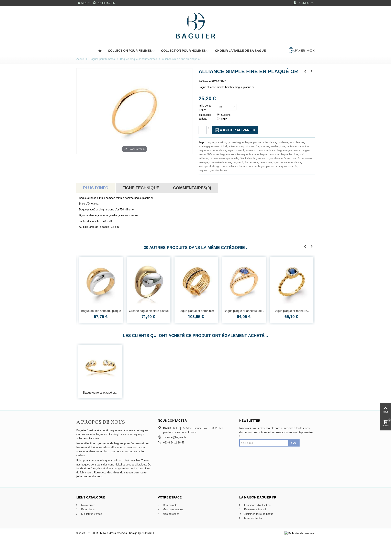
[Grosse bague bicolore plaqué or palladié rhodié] (148, 282)
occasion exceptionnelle (224, 158)
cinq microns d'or (249, 146)
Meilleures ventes (91, 513)
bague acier (227, 154)
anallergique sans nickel (213, 146)
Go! (294, 443)
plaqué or (220, 142)
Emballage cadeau (205, 116)
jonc (292, 142)
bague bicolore (289, 154)
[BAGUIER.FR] (195, 27)
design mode (219, 166)
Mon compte (169, 505)
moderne (283, 142)
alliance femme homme (243, 166)
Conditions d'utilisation (256, 505)
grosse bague (236, 142)
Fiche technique (140, 188)
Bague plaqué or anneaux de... (243, 310)
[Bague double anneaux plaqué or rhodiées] (100, 282)
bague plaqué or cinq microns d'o (277, 166)
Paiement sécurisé (254, 509)
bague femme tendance (212, 150)
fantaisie (292, 146)
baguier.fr (238, 162)
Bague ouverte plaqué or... (100, 392)
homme (264, 146)
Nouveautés (87, 505)
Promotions (87, 509)
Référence (205, 81)
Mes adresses (170, 513)
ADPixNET (148, 533)
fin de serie (251, 162)
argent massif (236, 150)
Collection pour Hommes (183, 50)
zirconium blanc (266, 150)
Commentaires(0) (192, 188)
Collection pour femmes (130, 50)
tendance (270, 142)
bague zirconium (270, 154)
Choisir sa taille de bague (258, 513)
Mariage (254, 154)
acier (216, 154)
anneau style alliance (270, 158)
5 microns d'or (292, 158)
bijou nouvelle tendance (287, 162)
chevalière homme (220, 162)
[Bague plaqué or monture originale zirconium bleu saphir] (291, 282)
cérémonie (266, 162)
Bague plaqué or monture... (291, 310)
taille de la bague (205, 107)
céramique (241, 154)
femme (300, 142)
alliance (232, 146)
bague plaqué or (254, 142)
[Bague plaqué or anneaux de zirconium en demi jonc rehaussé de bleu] (243, 282)
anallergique (278, 146)
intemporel (205, 166)
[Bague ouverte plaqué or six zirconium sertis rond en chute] (100, 366)
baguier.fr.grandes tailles (213, 170)
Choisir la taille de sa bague (240, 50)
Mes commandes (172, 509)
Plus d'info (96, 188)
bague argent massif (289, 150)
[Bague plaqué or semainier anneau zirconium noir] (195, 282)
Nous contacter (252, 518)
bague (210, 142)
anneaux (251, 150)
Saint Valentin (248, 158)
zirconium (304, 146)
